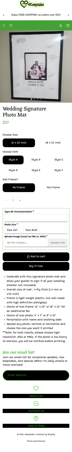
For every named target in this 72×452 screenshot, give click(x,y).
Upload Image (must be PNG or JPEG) (26, 237)
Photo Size (11, 225)
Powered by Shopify (45, 435)
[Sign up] (64, 375)
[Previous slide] (3, 15)
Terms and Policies (36, 441)
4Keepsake (29, 435)
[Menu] (4, 25)
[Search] (11, 25)
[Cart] (68, 25)
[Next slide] (68, 15)
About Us (36, 395)
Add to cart (38, 256)
